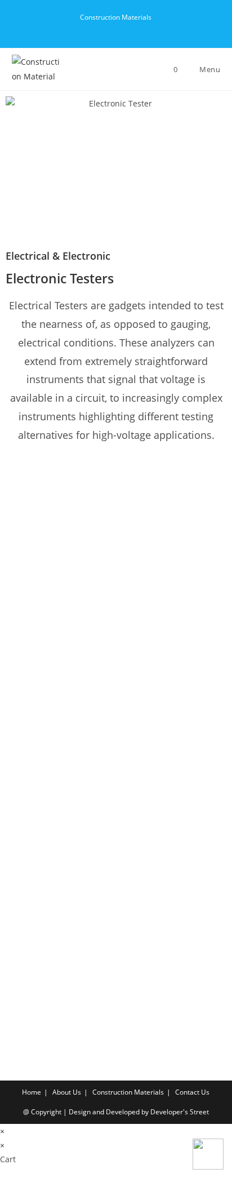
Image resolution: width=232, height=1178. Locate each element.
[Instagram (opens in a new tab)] (130, 29)
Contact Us (192, 1092)
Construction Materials (128, 1092)
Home (31, 1092)
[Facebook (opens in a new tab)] (104, 29)
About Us (66, 1092)
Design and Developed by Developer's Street (139, 1112)
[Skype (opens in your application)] (141, 29)
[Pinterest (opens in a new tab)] (117, 29)
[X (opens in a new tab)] (91, 29)
